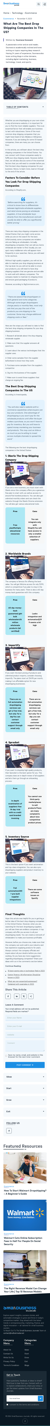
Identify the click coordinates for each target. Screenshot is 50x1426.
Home (6, 13)
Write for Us (8, 1357)
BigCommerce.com (31, 284)
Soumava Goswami (24, 40)
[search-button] (38, 4)
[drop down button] (44, 4)
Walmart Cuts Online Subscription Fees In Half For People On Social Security (23, 1241)
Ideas (27, 1349)
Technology (17, 13)
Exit (26, 1361)
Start (27, 1353)
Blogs (27, 1365)
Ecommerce (31, 13)
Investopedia (21, 394)
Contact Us (8, 1353)
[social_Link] (25, 1421)
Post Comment (24, 1065)
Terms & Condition (11, 1365)
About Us (7, 1349)
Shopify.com (21, 190)
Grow (27, 1357)
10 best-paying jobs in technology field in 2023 (26, 971)
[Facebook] (9, 1130)
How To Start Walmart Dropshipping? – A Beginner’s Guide (25, 1192)
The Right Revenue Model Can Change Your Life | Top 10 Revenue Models (25, 1290)
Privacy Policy (9, 1361)
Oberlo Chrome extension (32, 501)
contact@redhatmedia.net (13, 1333)
